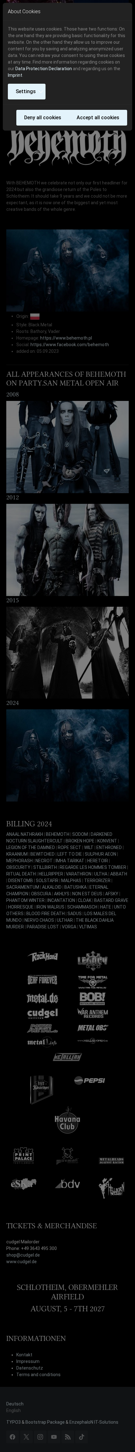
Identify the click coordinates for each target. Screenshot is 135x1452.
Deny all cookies (42, 118)
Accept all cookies (98, 118)
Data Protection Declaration (43, 68)
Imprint (15, 75)
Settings (26, 91)
